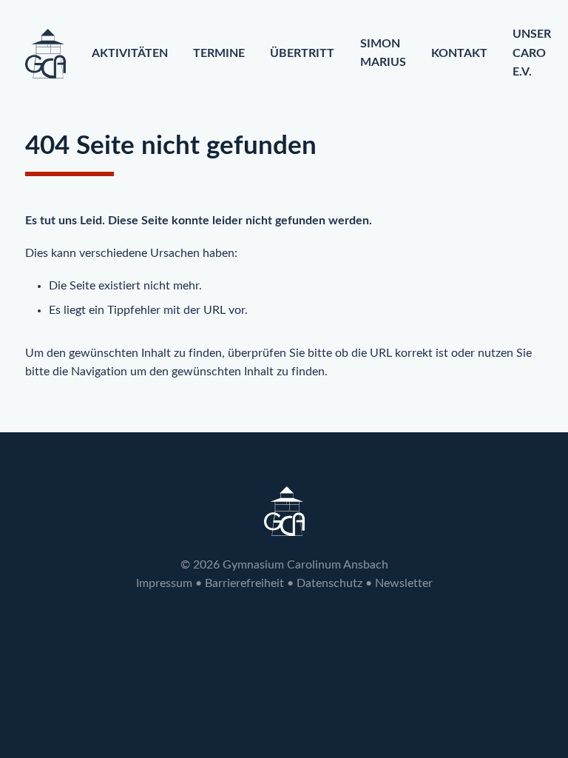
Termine (219, 53)
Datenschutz (329, 583)
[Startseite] (45, 53)
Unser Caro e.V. (532, 53)
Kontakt (459, 53)
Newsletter (404, 583)
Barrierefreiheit (244, 583)
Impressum (164, 583)
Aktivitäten (130, 53)
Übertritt (302, 53)
